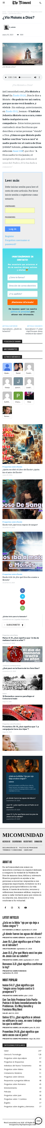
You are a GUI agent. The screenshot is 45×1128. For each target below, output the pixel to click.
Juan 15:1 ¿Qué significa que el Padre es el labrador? (21, 943)
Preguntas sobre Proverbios (11, 724)
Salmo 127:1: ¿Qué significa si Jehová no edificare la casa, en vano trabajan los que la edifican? (21, 1020)
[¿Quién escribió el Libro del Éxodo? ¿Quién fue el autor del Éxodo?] (22, 444)
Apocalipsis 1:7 (31, 329)
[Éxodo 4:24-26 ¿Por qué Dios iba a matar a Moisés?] (22, 551)
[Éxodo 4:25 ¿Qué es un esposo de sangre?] (22, 499)
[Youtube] (25, 907)
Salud (4, 693)
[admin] (6, 27)
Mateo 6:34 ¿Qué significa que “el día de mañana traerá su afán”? (20, 639)
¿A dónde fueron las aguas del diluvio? (21, 798)
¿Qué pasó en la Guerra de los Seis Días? (21, 668)
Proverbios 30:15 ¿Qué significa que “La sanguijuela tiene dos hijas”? (20, 727)
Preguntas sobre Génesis (13, 937)
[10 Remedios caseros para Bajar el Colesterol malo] (22, 712)
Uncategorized (9, 949)
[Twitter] (22, 596)
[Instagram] (12, 907)
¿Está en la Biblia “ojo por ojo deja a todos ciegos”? (21, 777)
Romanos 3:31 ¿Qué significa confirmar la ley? (22, 965)
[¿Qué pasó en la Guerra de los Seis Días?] (22, 682)
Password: (10, 217)
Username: (10, 206)
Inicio (4, 12)
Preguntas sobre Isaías (12, 995)
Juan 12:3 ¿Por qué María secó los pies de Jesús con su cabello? (22, 954)
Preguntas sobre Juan (12, 960)
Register (9, 236)
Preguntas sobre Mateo (10, 635)
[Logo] (21, 3)
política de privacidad (20, 311)
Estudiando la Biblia (11, 930)
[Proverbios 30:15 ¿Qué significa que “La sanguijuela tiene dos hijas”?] (22, 743)
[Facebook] (22, 590)
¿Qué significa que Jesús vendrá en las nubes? (33, 331)
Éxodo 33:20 (19, 95)
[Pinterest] (22, 602)
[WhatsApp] (22, 608)
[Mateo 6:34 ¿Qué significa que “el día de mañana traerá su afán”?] (22, 654)
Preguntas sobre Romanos (14, 971)
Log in (12, 229)
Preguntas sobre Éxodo (12, 467)
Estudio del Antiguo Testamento (18, 12)
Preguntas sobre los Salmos (15, 1027)
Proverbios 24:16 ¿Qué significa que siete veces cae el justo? (20, 1033)
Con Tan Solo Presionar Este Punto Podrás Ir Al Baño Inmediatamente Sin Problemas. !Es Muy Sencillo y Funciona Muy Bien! (21, 1004)
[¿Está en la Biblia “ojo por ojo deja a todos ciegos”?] (22, 766)
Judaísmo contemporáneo (11, 665)
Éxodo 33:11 (12, 111)
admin (11, 782)
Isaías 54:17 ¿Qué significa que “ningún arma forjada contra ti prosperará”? (18, 988)
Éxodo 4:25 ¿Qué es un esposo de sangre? (20, 524)
